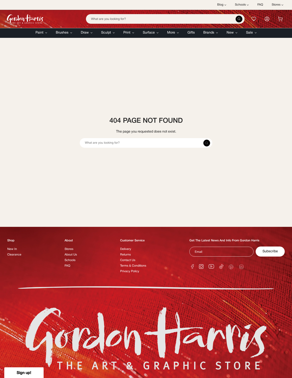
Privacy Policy (129, 271)
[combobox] (165, 19)
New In (12, 249)
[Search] (239, 19)
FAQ (67, 265)
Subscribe (270, 251)
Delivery (125, 249)
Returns (125, 254)
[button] (41, 33)
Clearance (14, 254)
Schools (70, 260)
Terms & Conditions (133, 265)
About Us (71, 254)
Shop (11, 240)
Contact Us (127, 260)
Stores (69, 249)
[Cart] (280, 19)
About (69, 240)
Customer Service (132, 240)
